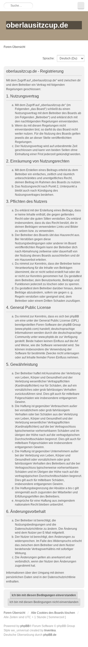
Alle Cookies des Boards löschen (53, 613)
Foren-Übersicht (14, 47)
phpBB (24, 626)
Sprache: (49, 58)
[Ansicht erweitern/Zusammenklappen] (80, 5)
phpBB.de (49, 634)
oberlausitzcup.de (37, 25)
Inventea (50, 630)
